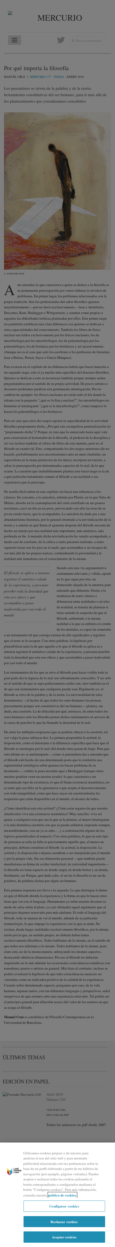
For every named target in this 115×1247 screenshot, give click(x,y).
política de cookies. (62, 1195)
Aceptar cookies (64, 1236)
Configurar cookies (64, 1206)
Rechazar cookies (64, 1221)
